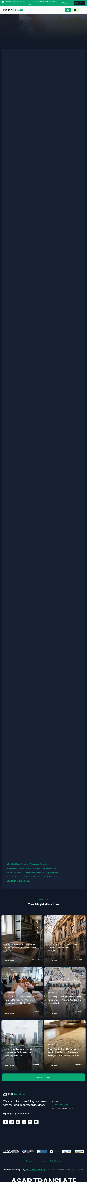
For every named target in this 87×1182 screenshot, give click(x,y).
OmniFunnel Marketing (35, 1170)
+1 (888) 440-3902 (60, 1105)
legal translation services (48, 349)
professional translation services (28, 815)
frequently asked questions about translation (24, 838)
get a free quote (60, 845)
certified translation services (52, 119)
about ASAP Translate (47, 643)
